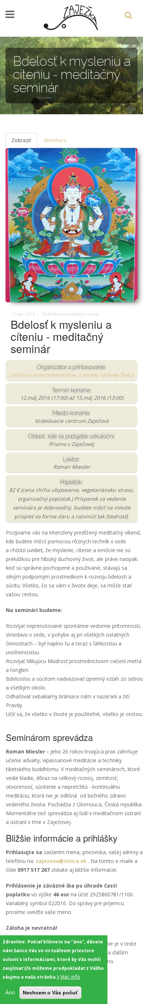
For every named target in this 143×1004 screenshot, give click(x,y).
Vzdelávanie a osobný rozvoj (70, 314)
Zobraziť (24, 142)
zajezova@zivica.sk (61, 860)
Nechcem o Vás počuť (50, 993)
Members (55, 140)
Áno (10, 992)
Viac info (70, 976)
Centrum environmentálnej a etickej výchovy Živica (72, 374)
